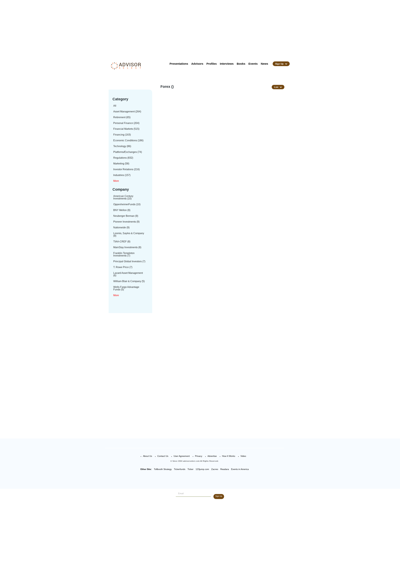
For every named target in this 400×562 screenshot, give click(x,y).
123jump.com (202, 469)
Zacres (214, 469)
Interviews (227, 63)
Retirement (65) (121, 117)
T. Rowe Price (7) (122, 267)
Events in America (240, 469)
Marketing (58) (121, 163)
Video (243, 456)
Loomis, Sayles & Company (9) (128, 234)
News (264, 63)
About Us (147, 456)
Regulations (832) (123, 157)
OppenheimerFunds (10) (126, 204)
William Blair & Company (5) (129, 281)
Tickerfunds (179, 469)
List (276, 87)
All (114, 105)
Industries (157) (121, 175)
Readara (224, 469)
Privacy (198, 456)
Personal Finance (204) (126, 123)
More (116, 181)
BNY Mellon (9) (121, 210)
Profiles (211, 63)
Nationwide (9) (121, 227)
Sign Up (279, 64)
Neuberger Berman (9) (125, 216)
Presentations (179, 63)
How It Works (228, 456)
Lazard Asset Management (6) (128, 274)
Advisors (197, 63)
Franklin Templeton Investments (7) (124, 254)
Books (241, 63)
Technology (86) (122, 146)
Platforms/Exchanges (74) (127, 152)
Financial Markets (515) (126, 129)
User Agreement (182, 456)
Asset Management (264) (127, 111)
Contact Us (162, 456)
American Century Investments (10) (123, 197)
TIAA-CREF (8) (121, 241)
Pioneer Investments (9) (126, 221)
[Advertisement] (204, 28)
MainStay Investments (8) (127, 247)
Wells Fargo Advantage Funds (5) (126, 288)
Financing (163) (122, 134)
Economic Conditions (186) (128, 140)
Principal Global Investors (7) (129, 261)
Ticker (190, 469)
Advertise (212, 456)
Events (253, 63)
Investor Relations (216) (126, 169)
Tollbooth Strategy (163, 469)
